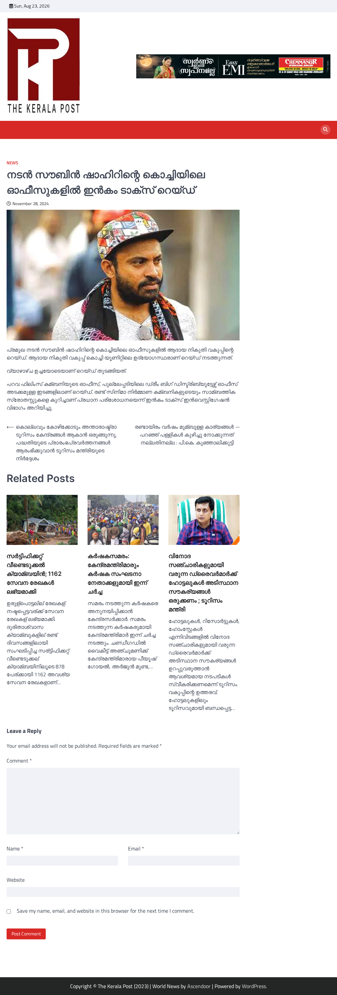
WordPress (254, 986)
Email (136, 848)
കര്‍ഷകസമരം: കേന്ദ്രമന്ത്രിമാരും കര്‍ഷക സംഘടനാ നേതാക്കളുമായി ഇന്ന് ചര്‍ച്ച (117, 573)
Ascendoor (199, 986)
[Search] (325, 130)
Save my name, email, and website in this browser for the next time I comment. (105, 911)
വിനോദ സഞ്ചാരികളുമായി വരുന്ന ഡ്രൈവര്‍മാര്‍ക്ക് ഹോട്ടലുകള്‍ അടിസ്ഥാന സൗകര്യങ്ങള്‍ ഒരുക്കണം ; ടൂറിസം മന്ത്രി (203, 582)
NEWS (12, 162)
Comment (19, 761)
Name (15, 848)
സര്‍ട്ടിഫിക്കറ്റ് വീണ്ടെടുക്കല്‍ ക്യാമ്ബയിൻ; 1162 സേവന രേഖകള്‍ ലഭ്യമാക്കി (34, 573)
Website (16, 880)
